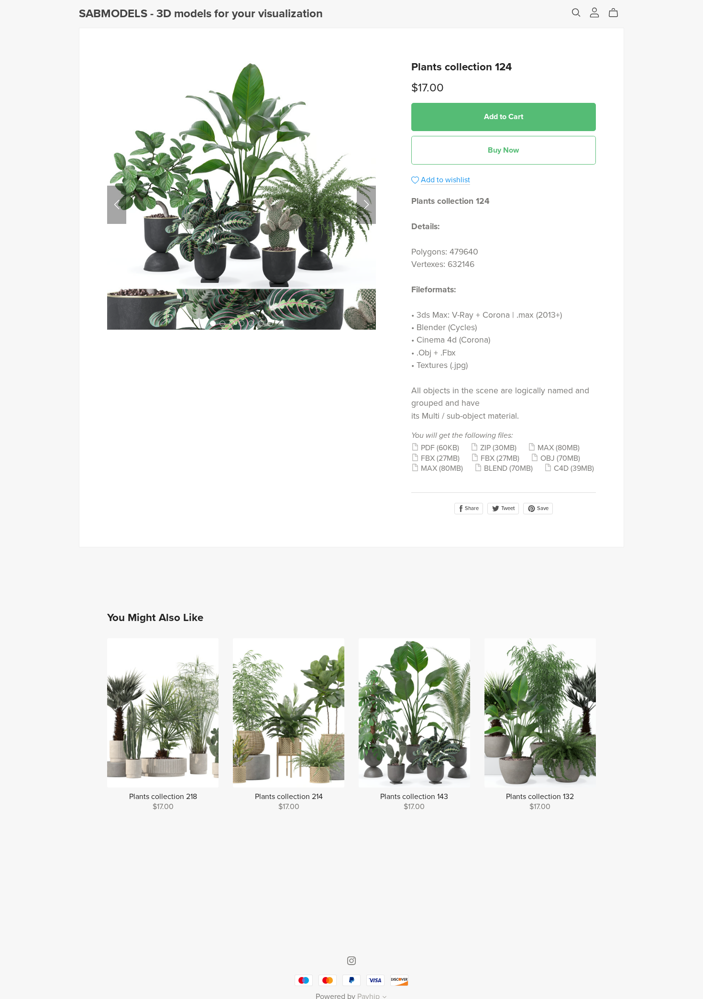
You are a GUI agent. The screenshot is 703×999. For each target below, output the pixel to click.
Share (471, 508)
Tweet (507, 508)
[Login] (594, 11)
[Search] (576, 12)
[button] (116, 205)
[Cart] (617, 13)
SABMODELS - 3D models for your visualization (201, 14)
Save (542, 508)
